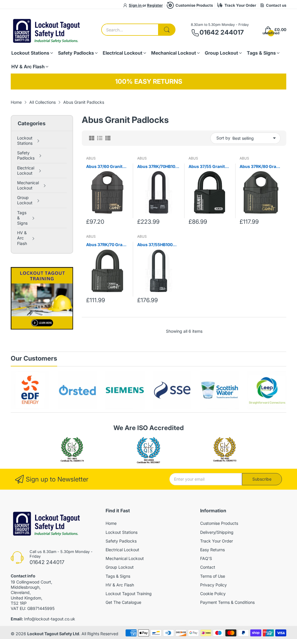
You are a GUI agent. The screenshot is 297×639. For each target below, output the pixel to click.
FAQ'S (206, 558)
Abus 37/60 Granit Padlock (104, 166)
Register (155, 5)
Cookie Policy (213, 593)
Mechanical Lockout (125, 558)
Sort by (223, 137)
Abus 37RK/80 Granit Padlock (260, 166)
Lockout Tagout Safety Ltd (53, 633)
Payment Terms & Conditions (227, 602)
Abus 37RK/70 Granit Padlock (107, 245)
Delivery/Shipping (216, 532)
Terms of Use (212, 576)
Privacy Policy (213, 584)
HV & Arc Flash (120, 584)
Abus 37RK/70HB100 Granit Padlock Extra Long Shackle (157, 166)
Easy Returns (212, 549)
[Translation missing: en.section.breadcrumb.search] (166, 30)
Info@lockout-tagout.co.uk (49, 618)
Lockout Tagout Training (129, 593)
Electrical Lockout (122, 549)
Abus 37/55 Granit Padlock (207, 166)
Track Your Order (240, 5)
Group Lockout (120, 567)
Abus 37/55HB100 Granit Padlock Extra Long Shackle (157, 245)
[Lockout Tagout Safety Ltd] (47, 30)
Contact (207, 567)
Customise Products (194, 5)
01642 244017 (222, 32)
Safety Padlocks (121, 540)
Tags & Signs (118, 576)
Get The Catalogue (123, 602)
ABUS (91, 158)
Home (111, 523)
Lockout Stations (121, 532)
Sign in (135, 5)
